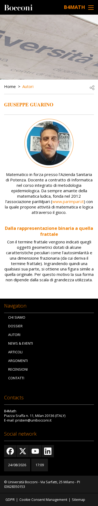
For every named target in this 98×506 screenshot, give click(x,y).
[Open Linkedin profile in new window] (48, 451)
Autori (27, 86)
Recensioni (18, 369)
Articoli (15, 352)
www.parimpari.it (68, 201)
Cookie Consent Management (43, 499)
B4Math (74, 7)
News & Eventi (20, 343)
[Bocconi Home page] (18, 7)
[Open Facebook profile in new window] (10, 451)
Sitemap (78, 499)
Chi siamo (16, 317)
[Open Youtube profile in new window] (35, 451)
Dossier (15, 326)
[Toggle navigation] (91, 7)
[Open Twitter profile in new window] (23, 451)
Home (10, 86)
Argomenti (18, 360)
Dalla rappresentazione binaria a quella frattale (49, 231)
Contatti (16, 378)
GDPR (10, 499)
